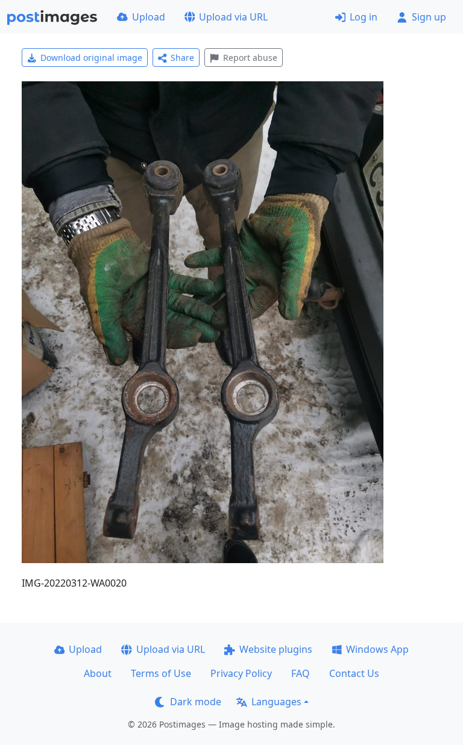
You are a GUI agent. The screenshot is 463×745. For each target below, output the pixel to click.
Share (182, 57)
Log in (363, 16)
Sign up (429, 16)
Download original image (91, 57)
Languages (276, 701)
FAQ (300, 673)
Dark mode (195, 701)
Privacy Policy (241, 673)
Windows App (377, 649)
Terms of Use (161, 673)
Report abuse (250, 57)
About (98, 673)
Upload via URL (233, 16)
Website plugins (275, 649)
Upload (148, 16)
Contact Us (354, 673)
